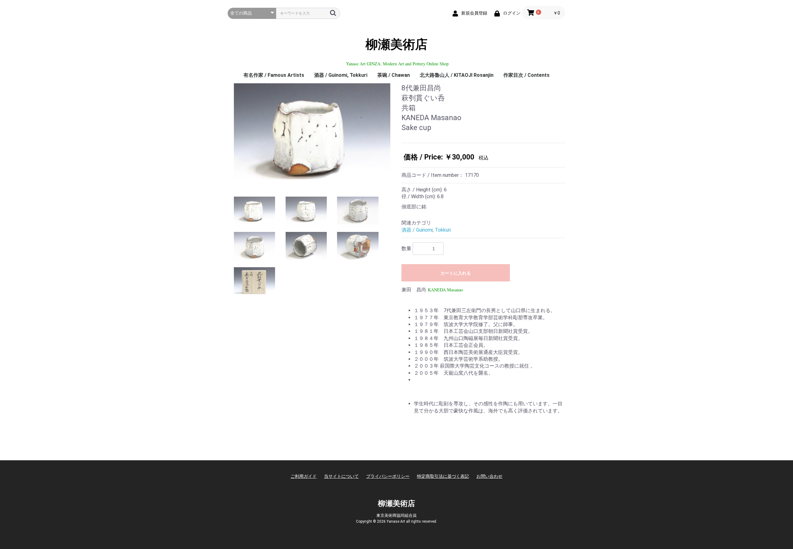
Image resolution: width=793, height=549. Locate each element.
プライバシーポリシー (388, 476)
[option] (312, 135)
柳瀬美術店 (396, 44)
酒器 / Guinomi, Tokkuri (340, 75)
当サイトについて (341, 476)
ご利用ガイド (304, 476)
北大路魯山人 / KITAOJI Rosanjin (456, 75)
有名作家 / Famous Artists (273, 75)
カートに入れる (455, 273)
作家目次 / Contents (526, 75)
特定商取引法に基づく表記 (443, 476)
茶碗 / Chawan (393, 75)
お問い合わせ (489, 476)
